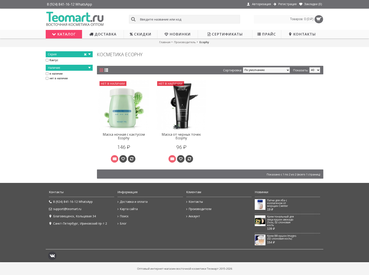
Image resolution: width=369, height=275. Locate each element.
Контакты (196, 202)
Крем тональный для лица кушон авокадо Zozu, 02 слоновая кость (280, 221)
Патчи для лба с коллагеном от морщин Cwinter (277, 203)
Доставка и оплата (134, 202)
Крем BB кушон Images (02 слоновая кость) (281, 237)
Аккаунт (194, 216)
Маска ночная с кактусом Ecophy (124, 136)
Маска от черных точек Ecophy (181, 136)
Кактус (54, 60)
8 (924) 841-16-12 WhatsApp (73, 202)
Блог (123, 223)
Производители (200, 209)
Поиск (124, 216)
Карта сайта (129, 209)
